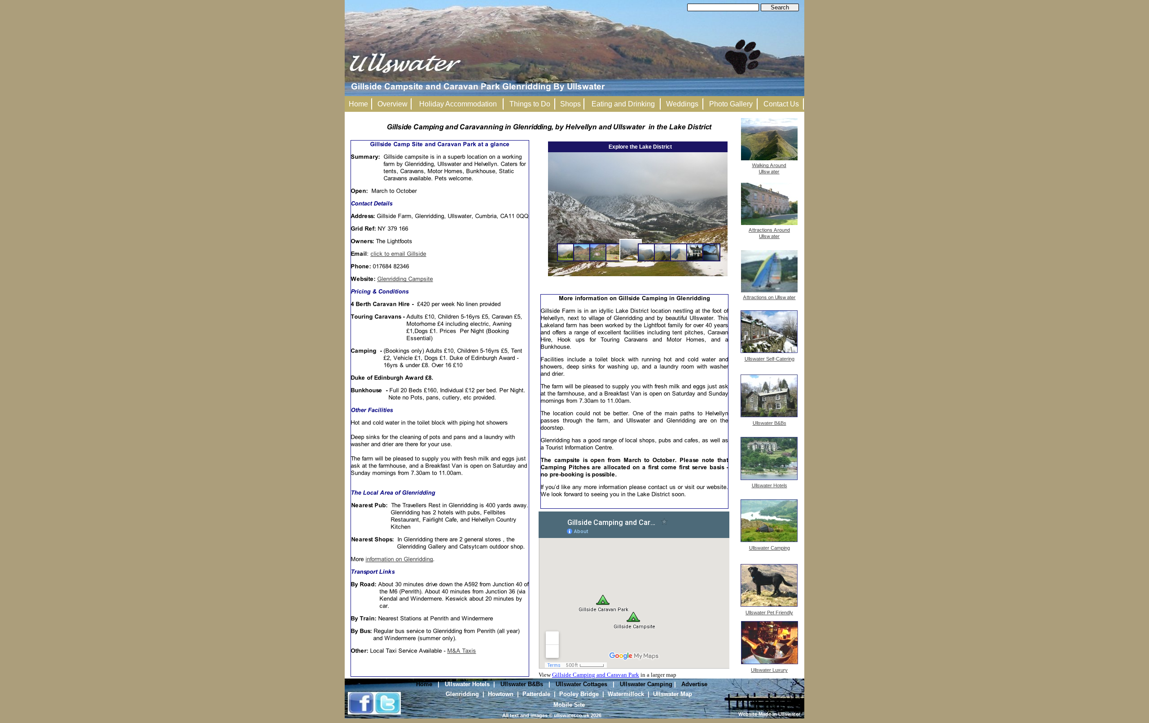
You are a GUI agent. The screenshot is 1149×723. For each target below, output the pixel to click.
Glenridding (462, 694)
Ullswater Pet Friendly (769, 612)
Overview (392, 104)
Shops (570, 104)
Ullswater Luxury (769, 670)
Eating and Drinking (623, 104)
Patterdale (536, 694)
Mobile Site (569, 704)
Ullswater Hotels (467, 684)
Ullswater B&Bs (521, 684)
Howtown (500, 694)
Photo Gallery (731, 104)
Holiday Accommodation (458, 104)
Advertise (694, 684)
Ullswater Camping (646, 684)
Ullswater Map (672, 694)
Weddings (682, 104)
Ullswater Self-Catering (769, 359)
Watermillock (626, 694)
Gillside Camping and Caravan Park (595, 674)
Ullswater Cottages (581, 684)
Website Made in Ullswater (769, 714)
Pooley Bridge (579, 694)
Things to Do (529, 104)
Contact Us (781, 104)
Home (424, 684)
